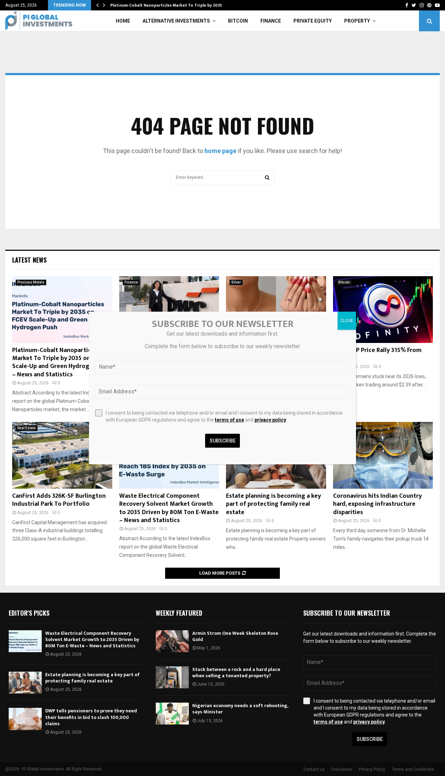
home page (220, 150)
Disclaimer (341, 769)
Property (357, 21)
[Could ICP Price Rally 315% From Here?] (383, 309)
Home (123, 21)
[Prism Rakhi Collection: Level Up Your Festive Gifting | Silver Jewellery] (276, 309)
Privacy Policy (372, 769)
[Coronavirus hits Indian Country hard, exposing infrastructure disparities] (383, 455)
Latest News (29, 259)
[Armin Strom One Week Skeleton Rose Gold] (172, 641)
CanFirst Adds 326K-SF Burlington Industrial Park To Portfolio (59, 500)
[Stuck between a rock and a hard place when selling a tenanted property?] (172, 677)
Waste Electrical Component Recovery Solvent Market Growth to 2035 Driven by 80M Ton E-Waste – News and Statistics (169, 508)
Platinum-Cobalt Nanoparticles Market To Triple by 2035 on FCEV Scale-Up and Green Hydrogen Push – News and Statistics (61, 362)
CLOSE (346, 320)
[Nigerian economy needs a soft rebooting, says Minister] (172, 714)
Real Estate (26, 428)
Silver (236, 282)
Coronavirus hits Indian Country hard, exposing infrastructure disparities (377, 504)
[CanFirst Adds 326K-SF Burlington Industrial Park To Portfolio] (62, 455)
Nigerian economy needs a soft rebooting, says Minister (240, 709)
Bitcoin (238, 21)
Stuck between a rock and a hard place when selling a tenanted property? (236, 672)
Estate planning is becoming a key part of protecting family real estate (273, 504)
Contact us (314, 769)
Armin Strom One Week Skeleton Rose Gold (235, 636)
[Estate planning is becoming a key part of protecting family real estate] (25, 683)
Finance (270, 21)
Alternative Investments (176, 21)
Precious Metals (30, 282)
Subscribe (370, 739)
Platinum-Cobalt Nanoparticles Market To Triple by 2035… (167, 5)
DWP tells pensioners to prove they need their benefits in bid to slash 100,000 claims (91, 717)
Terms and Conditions (413, 769)
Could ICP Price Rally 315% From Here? (377, 354)
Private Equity (312, 21)
